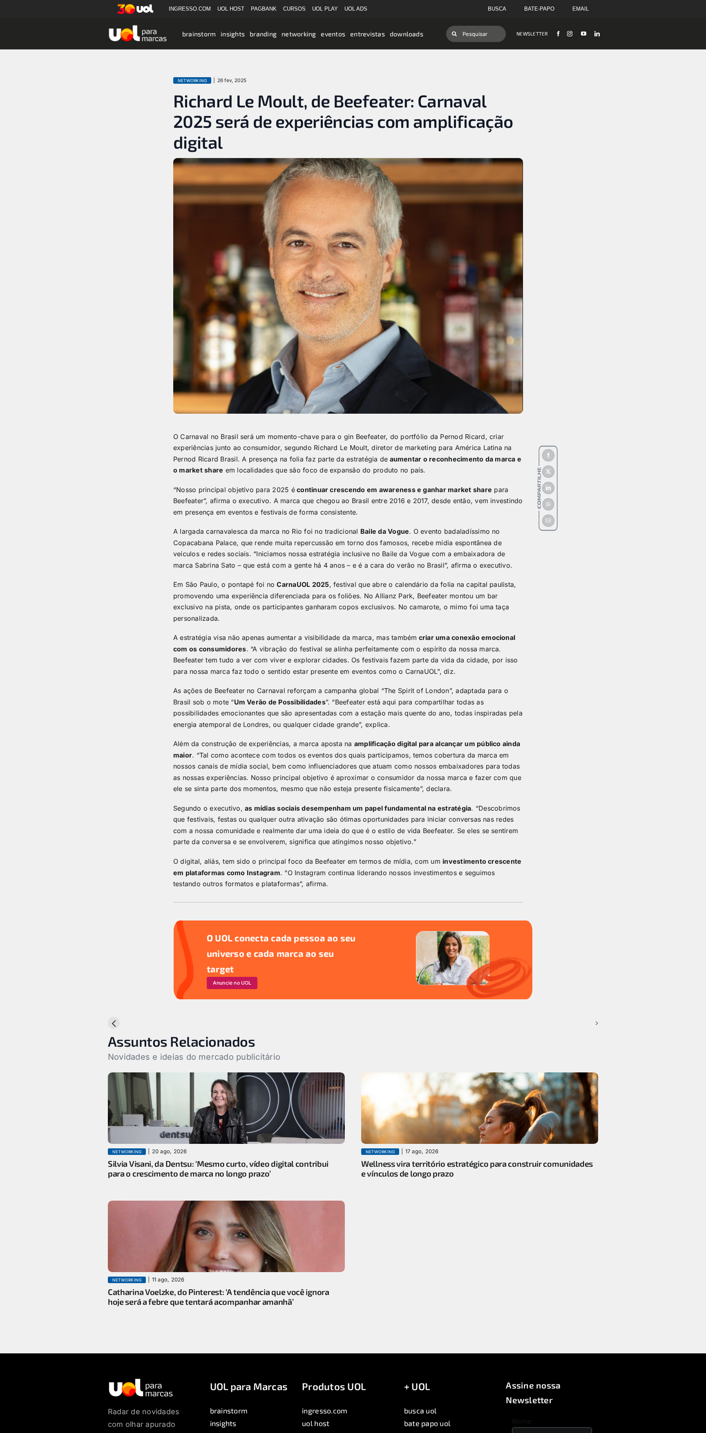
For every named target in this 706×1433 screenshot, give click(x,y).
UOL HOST (230, 9)
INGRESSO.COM (190, 9)
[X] (548, 472)
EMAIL (580, 9)
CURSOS (294, 9)
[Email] (548, 521)
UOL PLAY (325, 9)
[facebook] (558, 33)
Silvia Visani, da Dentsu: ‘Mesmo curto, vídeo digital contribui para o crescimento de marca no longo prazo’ (218, 1168)
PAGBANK (264, 9)
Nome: (522, 1421)
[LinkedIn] (548, 488)
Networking (192, 80)
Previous (128, 1023)
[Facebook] (548, 455)
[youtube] (583, 33)
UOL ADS (355, 9)
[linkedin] (597, 33)
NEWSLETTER (531, 33)
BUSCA (497, 9)
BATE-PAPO (539, 9)
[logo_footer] (141, 1381)
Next (584, 1023)
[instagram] (569, 33)
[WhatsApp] (548, 504)
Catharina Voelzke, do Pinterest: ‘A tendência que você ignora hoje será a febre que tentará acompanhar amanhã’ (218, 1296)
